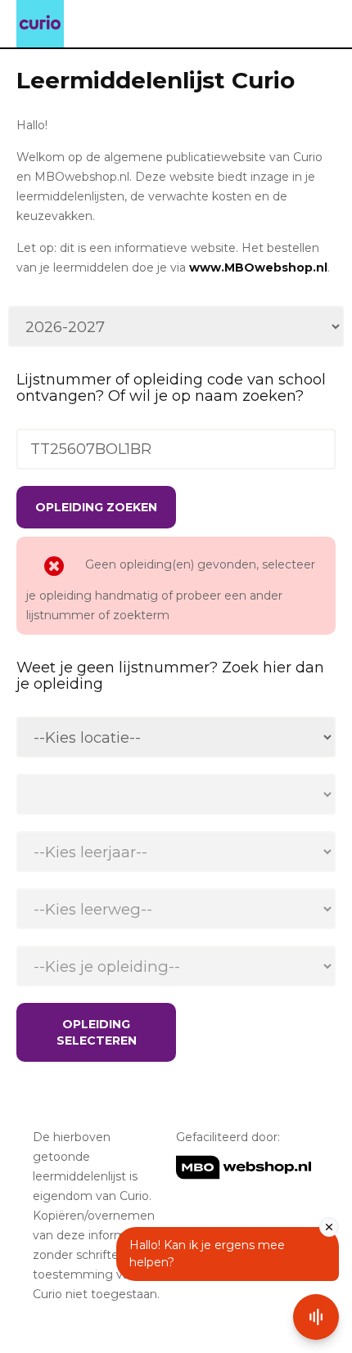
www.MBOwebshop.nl (258, 267)
